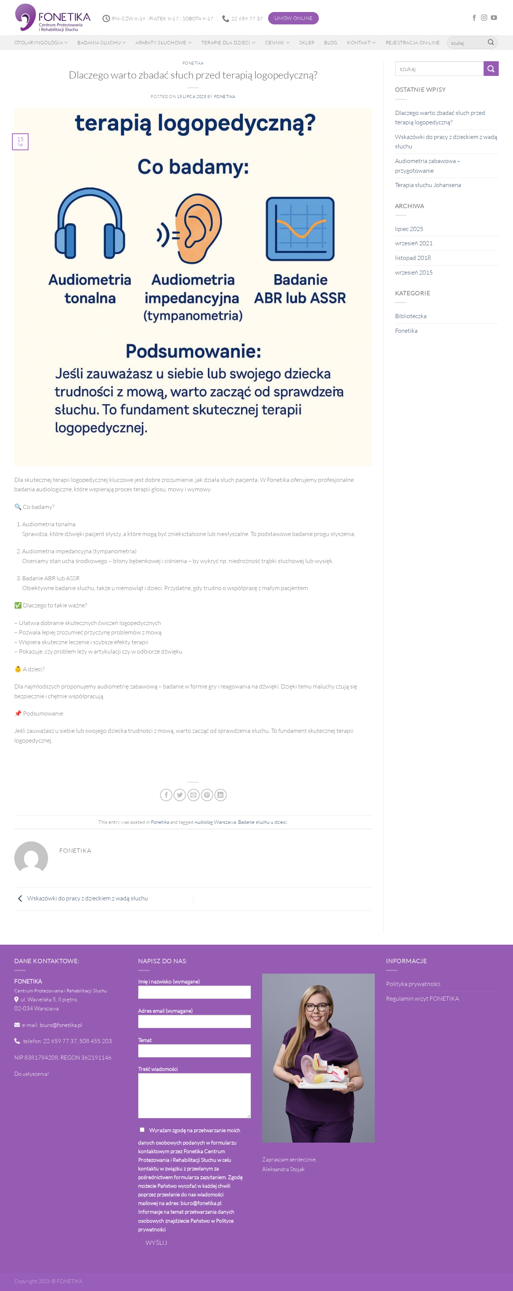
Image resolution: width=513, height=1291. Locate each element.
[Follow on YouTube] (494, 18)
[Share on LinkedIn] (220, 795)
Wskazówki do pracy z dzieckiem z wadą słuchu (87, 898)
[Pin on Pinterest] (207, 795)
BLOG (330, 42)
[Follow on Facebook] (474, 18)
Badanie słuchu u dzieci (262, 822)
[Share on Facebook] (166, 795)
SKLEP (306, 42)
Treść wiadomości (158, 1069)
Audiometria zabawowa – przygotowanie (427, 165)
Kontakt (359, 42)
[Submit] (490, 42)
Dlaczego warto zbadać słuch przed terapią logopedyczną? (440, 117)
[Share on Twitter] (180, 795)
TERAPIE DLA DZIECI (225, 42)
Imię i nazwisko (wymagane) (169, 981)
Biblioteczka (411, 316)
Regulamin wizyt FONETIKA (422, 998)
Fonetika (193, 63)
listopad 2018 (413, 257)
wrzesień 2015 (414, 272)
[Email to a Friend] (193, 795)
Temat (145, 1040)
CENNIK (275, 42)
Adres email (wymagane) (165, 1010)
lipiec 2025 (409, 229)
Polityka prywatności (413, 984)
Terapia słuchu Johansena (428, 185)
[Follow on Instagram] (484, 18)
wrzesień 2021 (414, 243)
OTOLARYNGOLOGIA (38, 42)
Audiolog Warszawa (215, 822)
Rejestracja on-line (413, 42)
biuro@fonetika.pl (61, 1024)
